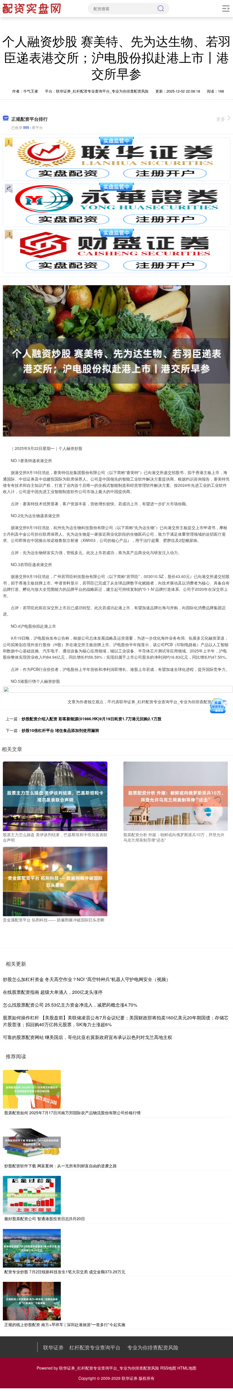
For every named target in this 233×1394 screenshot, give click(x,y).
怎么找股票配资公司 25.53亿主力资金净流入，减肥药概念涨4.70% (70, 1004)
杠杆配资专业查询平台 (94, 1347)
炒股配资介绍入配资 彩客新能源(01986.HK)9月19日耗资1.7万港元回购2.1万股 (91, 718)
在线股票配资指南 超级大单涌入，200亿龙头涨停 (53, 992)
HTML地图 (186, 1368)
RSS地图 (168, 1368)
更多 (220, 119)
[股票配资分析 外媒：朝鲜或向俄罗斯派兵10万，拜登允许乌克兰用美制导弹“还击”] (175, 795)
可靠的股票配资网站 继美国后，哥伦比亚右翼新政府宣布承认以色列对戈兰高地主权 (87, 1037)
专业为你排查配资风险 (152, 1347)
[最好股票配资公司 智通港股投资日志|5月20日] (32, 1194)
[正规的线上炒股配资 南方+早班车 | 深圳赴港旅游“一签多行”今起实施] (32, 1300)
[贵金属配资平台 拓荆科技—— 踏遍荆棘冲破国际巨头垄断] (55, 881)
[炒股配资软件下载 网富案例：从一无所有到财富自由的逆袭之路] (32, 1141)
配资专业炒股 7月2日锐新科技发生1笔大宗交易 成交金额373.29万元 (64, 1271)
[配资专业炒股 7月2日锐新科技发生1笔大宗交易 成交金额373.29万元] (32, 1247)
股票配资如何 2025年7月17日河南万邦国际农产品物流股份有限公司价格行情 (72, 1112)
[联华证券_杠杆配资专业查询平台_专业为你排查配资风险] (32, 8)
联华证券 (53, 1347)
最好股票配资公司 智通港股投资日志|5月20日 (44, 1218)
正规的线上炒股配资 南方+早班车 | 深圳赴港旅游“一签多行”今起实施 (64, 1324)
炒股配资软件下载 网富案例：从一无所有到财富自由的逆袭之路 (60, 1165)
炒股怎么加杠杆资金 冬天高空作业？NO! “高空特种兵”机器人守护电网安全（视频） (86, 979)
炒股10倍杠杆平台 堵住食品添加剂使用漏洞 (60, 730)
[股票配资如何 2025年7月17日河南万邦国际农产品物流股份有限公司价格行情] (32, 1089)
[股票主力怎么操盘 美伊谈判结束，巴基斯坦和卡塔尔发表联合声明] (55, 795)
